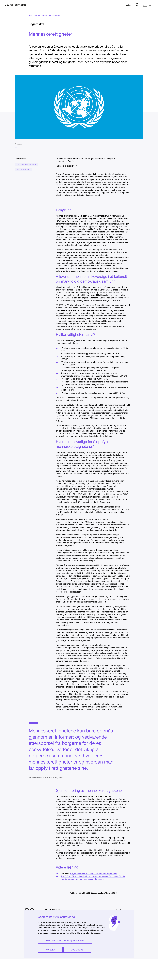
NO (127, 5)
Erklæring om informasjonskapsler (65, 941)
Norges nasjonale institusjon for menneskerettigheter (93, 873)
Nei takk (50, 950)
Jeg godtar (77, 950)
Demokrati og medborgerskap (26, 164)
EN (130, 5)
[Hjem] (15, 5)
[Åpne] (137, 5)
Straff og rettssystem (23, 169)
